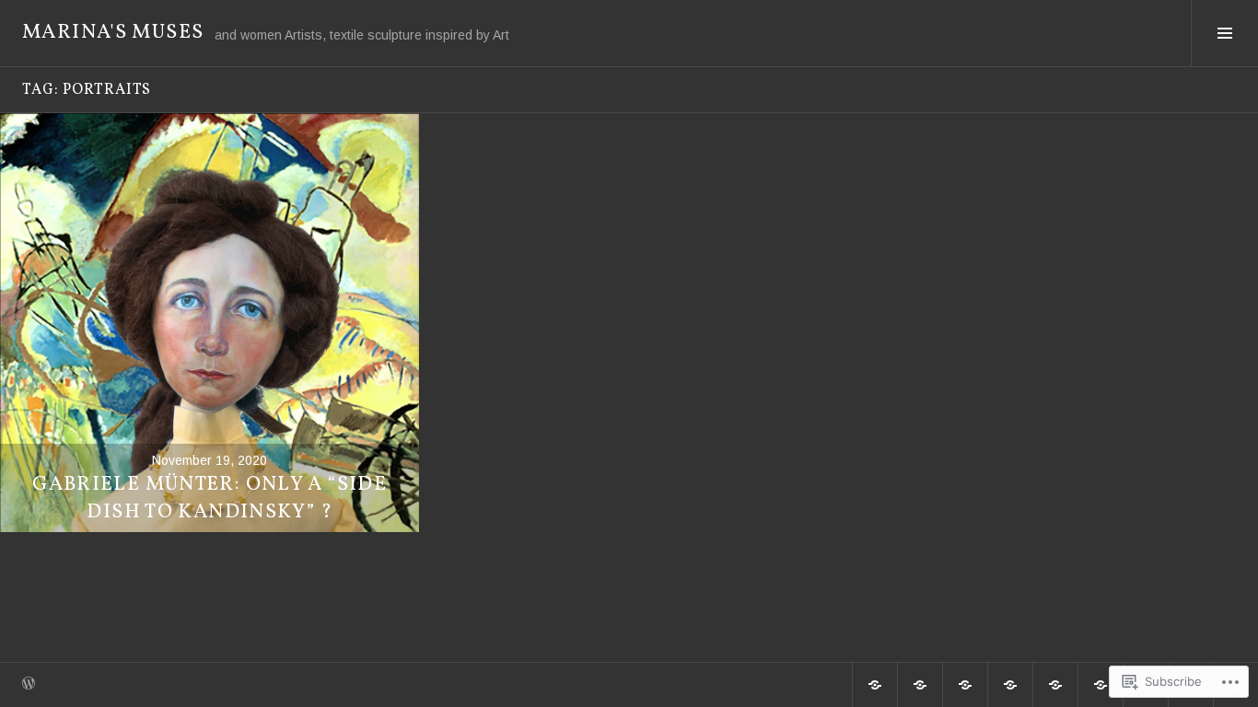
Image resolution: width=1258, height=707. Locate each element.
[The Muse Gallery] (1010, 685)
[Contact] (1100, 685)
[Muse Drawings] (965, 685)
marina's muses (113, 32)
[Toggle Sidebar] (1224, 33)
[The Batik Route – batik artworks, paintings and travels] (1055, 685)
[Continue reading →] (209, 322)
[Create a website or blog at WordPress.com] (28, 684)
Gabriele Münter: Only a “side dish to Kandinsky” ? (209, 498)
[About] (920, 685)
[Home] (875, 685)
